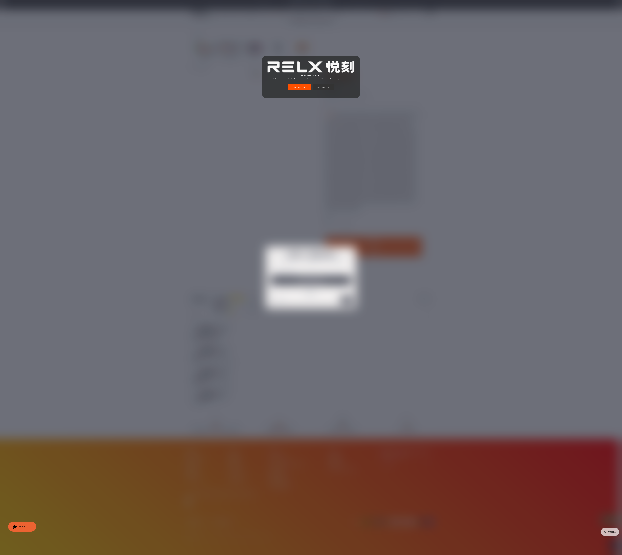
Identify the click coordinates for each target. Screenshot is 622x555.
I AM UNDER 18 (323, 87)
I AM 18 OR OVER (299, 87)
